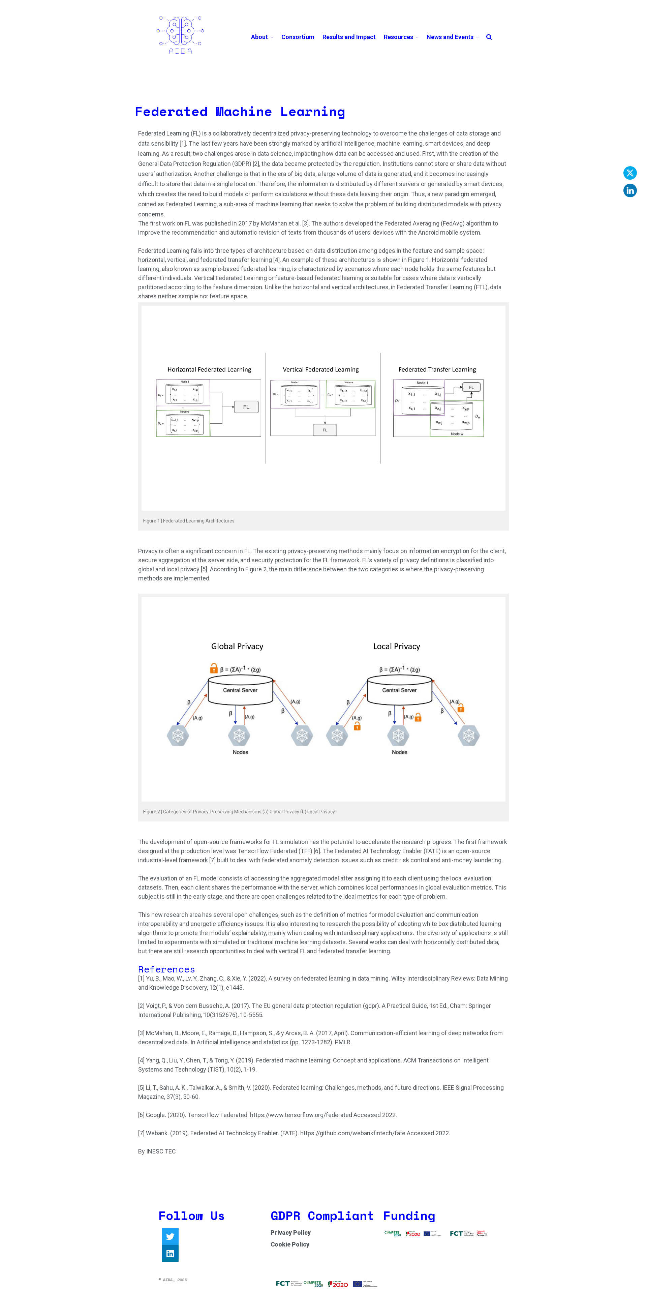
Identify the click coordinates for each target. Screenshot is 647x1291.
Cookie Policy (290, 1244)
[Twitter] (170, 1236)
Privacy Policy (291, 1232)
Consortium (297, 36)
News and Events (450, 36)
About (259, 36)
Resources (398, 36)
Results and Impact (349, 36)
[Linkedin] (170, 1253)
